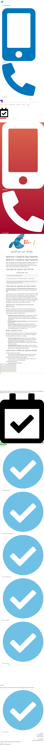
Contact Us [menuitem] (28, 105)
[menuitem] (11, 105)
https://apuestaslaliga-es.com (11, 293)
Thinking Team (8, 744)
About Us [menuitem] (6, 105)
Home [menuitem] (2, 104)
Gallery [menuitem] (23, 104)
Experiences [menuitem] (18, 104)
